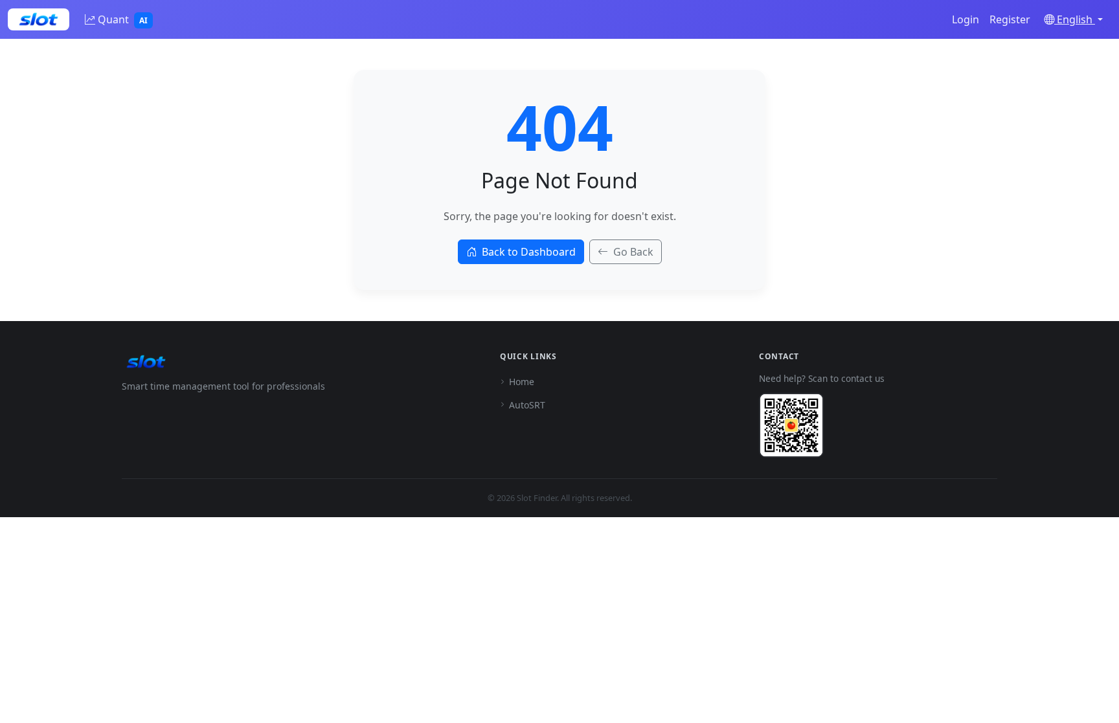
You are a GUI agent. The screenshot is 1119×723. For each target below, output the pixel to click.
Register (1009, 19)
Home (521, 381)
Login (965, 19)
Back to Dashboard (529, 252)
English (1074, 19)
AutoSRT (527, 405)
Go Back (633, 252)
